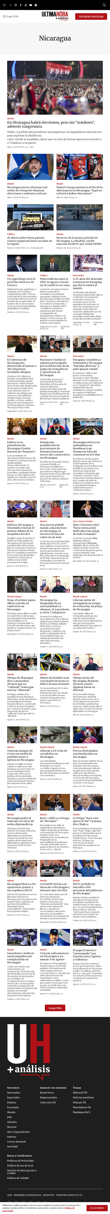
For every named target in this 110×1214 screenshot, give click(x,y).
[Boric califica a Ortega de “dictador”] (55, 802)
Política (11, 234)
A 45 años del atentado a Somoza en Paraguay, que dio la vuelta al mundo (87, 283)
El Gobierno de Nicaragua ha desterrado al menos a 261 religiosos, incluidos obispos (21, 366)
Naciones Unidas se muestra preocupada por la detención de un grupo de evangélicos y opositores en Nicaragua (54, 367)
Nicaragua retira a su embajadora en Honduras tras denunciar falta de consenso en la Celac (86, 448)
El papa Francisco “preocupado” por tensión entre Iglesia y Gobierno (87, 955)
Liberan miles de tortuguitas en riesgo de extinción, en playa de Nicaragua (87, 604)
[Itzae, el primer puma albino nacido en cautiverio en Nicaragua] (22, 584)
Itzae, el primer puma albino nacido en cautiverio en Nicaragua (21, 604)
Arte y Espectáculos (83, 521)
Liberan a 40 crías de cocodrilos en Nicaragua (53, 753)
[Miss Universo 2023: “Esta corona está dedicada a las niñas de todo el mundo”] (88, 509)
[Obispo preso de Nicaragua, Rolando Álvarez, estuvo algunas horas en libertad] (88, 662)
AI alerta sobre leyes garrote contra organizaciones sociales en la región (29, 241)
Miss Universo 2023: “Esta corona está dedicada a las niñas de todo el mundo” (86, 529)
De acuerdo (97, 1208)
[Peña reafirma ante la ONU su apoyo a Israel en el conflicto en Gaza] (55, 263)
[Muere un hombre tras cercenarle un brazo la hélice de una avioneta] (55, 662)
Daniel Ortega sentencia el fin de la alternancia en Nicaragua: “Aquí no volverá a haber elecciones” (79, 190)
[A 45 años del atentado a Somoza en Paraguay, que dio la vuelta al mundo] (88, 263)
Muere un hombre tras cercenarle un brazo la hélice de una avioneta (54, 681)
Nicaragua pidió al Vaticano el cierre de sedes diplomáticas (20, 821)
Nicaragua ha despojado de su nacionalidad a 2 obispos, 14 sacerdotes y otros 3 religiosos (54, 606)
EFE (32, 147)
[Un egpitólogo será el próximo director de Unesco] (22, 263)
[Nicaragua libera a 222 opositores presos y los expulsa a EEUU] (22, 868)
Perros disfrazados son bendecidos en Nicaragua (85, 753)
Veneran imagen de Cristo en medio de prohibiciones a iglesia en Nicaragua (20, 755)
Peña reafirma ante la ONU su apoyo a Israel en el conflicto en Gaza (55, 282)
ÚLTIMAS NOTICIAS (91, 16)
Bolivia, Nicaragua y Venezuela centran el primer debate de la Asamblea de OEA (20, 529)
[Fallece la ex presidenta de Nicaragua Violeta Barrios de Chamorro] (22, 426)
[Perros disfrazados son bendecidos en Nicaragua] (88, 734)
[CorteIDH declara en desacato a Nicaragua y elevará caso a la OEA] (55, 868)
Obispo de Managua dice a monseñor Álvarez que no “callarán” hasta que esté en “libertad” (20, 684)
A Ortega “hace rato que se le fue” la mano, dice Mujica (87, 821)
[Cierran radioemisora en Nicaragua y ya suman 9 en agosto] (55, 937)
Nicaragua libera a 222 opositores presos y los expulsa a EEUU (21, 887)
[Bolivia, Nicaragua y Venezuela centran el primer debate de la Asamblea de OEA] (22, 509)
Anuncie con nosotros (53, 1087)
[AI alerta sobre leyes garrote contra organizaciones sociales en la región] (30, 217)
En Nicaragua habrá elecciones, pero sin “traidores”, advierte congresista (51, 124)
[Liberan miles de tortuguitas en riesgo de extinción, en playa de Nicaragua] (88, 584)
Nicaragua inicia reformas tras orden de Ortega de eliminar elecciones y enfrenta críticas (27, 190)
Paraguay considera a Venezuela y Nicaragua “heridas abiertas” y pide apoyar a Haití (87, 364)
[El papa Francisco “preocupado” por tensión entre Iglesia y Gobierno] (88, 937)
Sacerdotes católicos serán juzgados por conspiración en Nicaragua (20, 958)
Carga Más (55, 1008)
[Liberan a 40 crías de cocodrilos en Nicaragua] (55, 734)
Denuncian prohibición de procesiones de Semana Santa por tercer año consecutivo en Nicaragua (55, 450)
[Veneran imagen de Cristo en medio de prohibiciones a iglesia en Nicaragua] (22, 734)
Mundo (10, 118)
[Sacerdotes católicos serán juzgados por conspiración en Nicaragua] (22, 937)
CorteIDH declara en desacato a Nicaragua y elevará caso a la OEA (55, 887)
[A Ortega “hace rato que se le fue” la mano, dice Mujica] (88, 802)
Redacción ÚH (37, 248)
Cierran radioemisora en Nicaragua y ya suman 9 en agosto (54, 956)
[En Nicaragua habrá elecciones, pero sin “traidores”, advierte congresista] (55, 88)
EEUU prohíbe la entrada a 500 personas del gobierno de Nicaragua (87, 888)
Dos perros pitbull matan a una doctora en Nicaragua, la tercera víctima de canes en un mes (53, 531)
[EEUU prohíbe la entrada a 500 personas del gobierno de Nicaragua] (88, 868)
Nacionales (78, 275)
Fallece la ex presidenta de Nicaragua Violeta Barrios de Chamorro (21, 447)
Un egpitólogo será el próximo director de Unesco (21, 282)
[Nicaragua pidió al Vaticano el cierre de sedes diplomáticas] (22, 802)
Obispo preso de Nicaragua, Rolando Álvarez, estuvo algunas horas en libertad (86, 684)
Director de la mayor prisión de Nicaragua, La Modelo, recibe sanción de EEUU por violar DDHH (79, 241)
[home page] (55, 16)
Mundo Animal (14, 596)
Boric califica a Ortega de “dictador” (54, 819)
